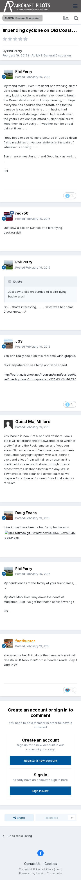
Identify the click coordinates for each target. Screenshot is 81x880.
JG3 (18, 341)
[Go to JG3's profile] (8, 344)
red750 (21, 213)
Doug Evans (26, 512)
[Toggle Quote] (10, 281)
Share (20, 817)
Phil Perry (14, 51)
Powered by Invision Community (40, 873)
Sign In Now (40, 791)
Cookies (51, 864)
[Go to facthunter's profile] (8, 643)
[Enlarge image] (40, 535)
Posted (32, 77)
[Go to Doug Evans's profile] (8, 515)
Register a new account (40, 760)
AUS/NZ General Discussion (51, 55)
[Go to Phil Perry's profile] (8, 74)
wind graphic (66, 356)
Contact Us (32, 864)
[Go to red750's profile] (8, 216)
